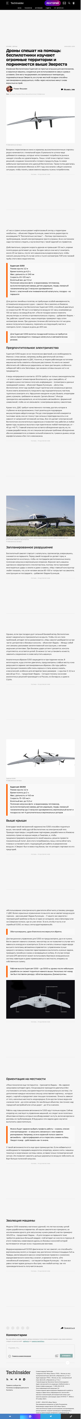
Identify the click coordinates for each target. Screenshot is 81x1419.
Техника (18, 94)
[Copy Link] (71, 1416)
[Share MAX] (30, 1416)
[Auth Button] (73, 3)
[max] (24, 1379)
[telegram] (16, 1379)
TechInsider (17, 3)
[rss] (7, 1379)
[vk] (11, 1379)
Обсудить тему (69, 89)
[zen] (20, 1379)
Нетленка (12, 94)
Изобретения (41, 94)
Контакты (9, 1390)
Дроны (15, 46)
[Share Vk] (10, 1416)
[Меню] (7, 3)
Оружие (8, 46)
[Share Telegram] (50, 1416)
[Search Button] (69, 3)
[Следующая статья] (40, 1363)
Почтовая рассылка (64, 3)
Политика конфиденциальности (17, 1388)
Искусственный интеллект (29, 94)
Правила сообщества (13, 1385)
